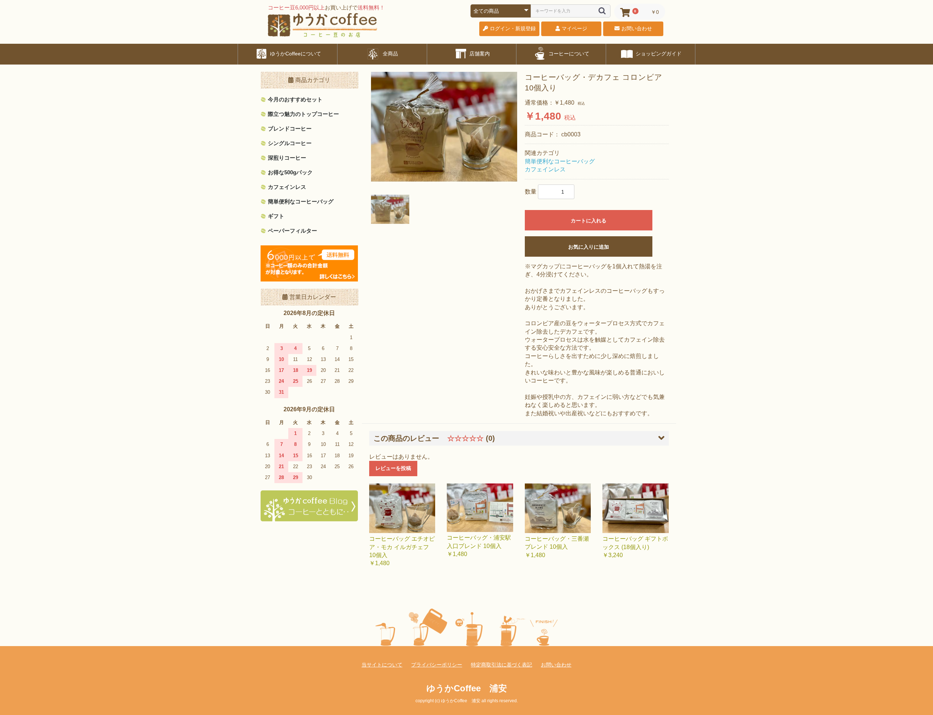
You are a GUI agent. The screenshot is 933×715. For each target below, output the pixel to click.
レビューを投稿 (393, 468)
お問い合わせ (556, 665)
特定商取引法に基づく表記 (501, 665)
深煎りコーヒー (287, 158)
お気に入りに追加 (588, 247)
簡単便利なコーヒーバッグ (300, 201)
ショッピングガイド (658, 54)
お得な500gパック (290, 172)
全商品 (389, 54)
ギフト (276, 216)
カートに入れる (588, 221)
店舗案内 (479, 54)
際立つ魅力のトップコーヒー (303, 114)
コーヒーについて (568, 54)
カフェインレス (287, 187)
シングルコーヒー (290, 143)
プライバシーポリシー (436, 665)
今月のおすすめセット (295, 99)
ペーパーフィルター (292, 231)
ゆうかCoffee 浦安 (466, 688)
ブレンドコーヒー (290, 128)
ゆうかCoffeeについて (295, 54)
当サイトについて (382, 665)
